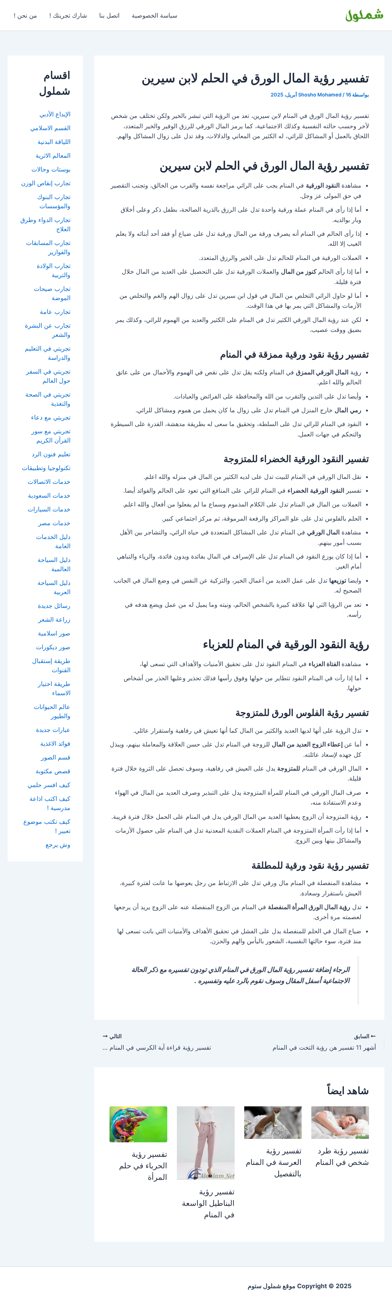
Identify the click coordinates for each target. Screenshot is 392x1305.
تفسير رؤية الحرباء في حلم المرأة (143, 1166)
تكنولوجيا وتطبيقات (46, 468)
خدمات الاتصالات (49, 481)
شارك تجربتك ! (68, 15)
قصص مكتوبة (53, 771)
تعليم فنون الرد (51, 454)
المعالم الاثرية (53, 155)
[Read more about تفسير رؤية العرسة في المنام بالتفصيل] (273, 1122)
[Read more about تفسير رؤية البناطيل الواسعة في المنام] (206, 1143)
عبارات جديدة (53, 729)
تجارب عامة (55, 311)
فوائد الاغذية (55, 743)
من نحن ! (25, 15)
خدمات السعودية (49, 495)
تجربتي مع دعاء (50, 417)
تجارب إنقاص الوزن (45, 183)
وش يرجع (58, 844)
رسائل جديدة (54, 605)
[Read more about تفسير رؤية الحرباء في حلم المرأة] (138, 1124)
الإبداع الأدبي (54, 114)
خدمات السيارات (49, 509)
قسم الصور (55, 757)
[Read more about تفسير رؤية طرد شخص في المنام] (340, 1122)
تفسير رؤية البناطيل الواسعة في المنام (208, 1203)
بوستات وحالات (50, 169)
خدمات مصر (54, 523)
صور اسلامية (54, 633)
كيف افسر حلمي (49, 785)
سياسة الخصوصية (154, 15)
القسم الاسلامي (50, 128)
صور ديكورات (53, 647)
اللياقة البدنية (54, 141)
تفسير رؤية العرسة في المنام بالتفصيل (274, 1162)
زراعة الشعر (54, 619)
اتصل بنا (109, 15)
